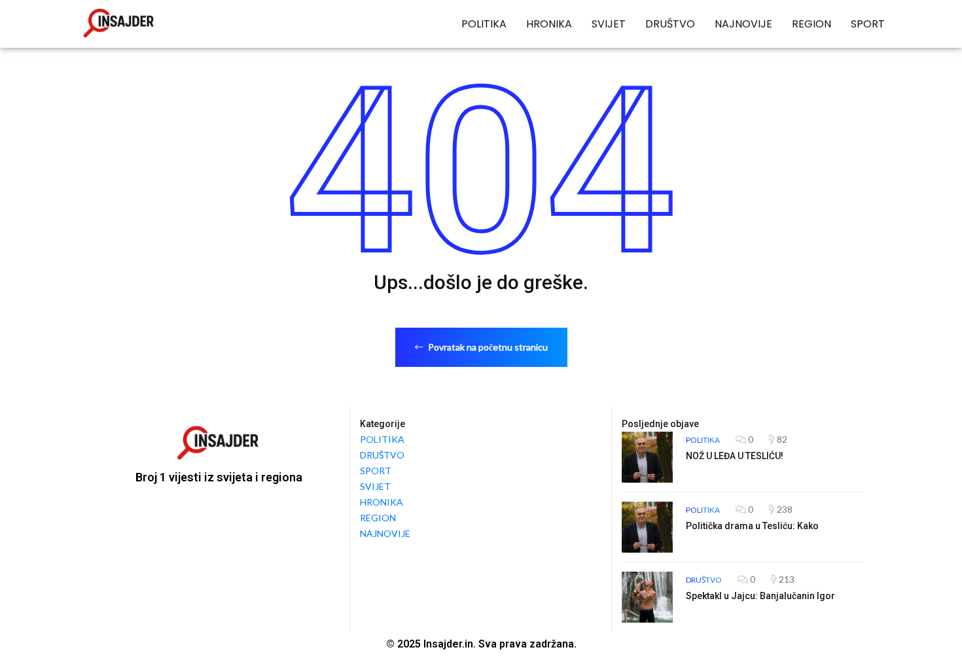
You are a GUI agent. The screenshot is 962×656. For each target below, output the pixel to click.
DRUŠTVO (670, 23)
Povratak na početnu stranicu (487, 347)
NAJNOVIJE (743, 23)
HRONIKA (549, 23)
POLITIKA (484, 23)
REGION (811, 23)
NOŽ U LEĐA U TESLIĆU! (734, 456)
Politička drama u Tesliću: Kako (752, 526)
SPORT (868, 23)
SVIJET (609, 23)
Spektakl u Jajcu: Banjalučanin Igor (760, 596)
